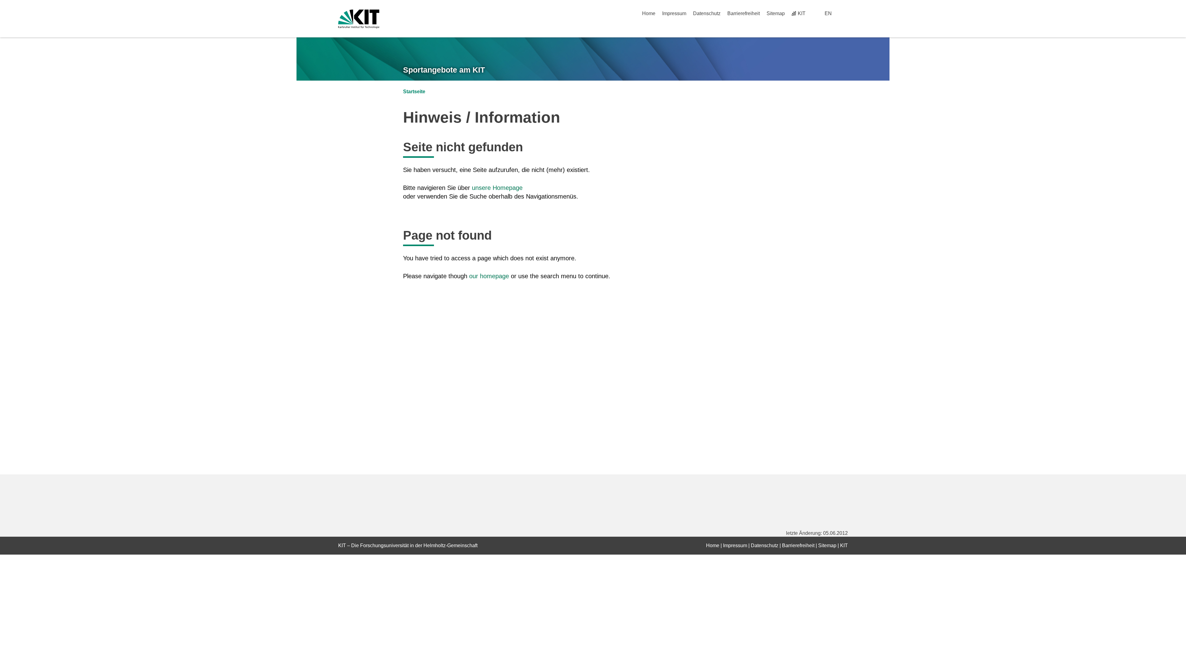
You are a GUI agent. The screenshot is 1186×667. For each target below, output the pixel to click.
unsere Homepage (497, 187)
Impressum (674, 13)
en (828, 13)
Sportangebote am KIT (444, 69)
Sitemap (776, 13)
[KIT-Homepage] (358, 19)
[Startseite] (845, 25)
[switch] (845, 13)
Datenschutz (707, 13)
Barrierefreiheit (743, 13)
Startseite (414, 91)
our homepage (489, 276)
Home (648, 13)
